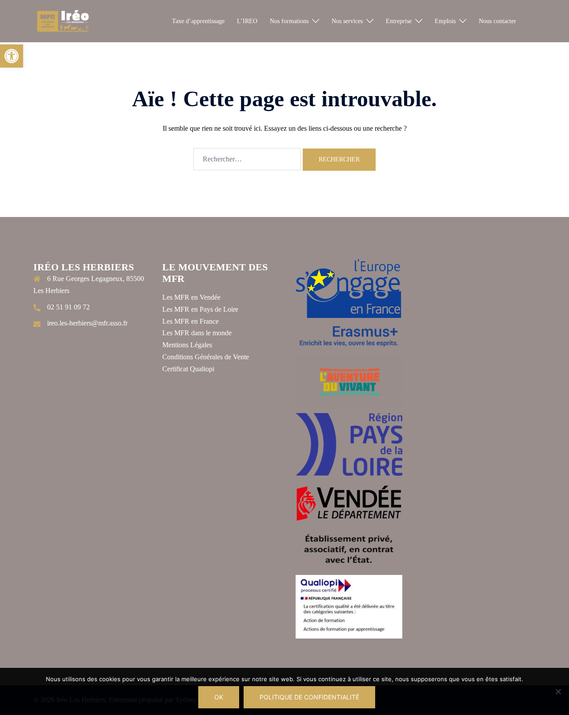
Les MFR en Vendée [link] (191, 297)
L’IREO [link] (247, 21)
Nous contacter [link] (497, 21)
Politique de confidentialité (309, 697)
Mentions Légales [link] (187, 345)
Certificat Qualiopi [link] (188, 369)
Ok (218, 697)
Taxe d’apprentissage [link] (198, 21)
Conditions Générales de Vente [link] (205, 357)
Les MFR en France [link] (190, 321)
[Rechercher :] (247, 159)
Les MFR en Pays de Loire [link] (200, 309)
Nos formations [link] (289, 21)
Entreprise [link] (399, 21)
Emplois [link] (445, 21)
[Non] (557, 691)
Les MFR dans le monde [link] (197, 333)
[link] (11, 56)
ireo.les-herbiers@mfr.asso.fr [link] (87, 323)
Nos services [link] (347, 21)
